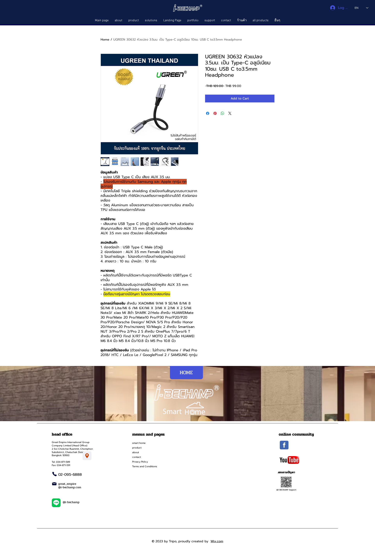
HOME (186, 372)
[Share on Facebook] (207, 113)
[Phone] (54, 474)
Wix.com (217, 541)
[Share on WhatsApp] (222, 113)
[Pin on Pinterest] (215, 113)
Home (105, 39)
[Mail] (54, 483)
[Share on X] (230, 113)
